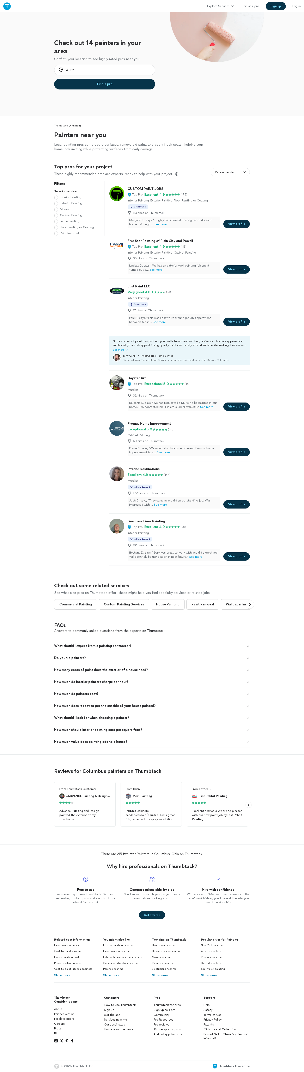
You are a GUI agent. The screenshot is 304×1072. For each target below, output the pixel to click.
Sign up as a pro (165, 1010)
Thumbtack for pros (167, 1005)
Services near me (115, 1019)
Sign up (109, 1010)
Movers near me (161, 957)
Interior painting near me (118, 945)
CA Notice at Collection (219, 1029)
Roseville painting (212, 957)
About (58, 1009)
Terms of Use (212, 1015)
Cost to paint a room (67, 951)
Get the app (112, 1015)
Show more (62, 975)
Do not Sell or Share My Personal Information (225, 1036)
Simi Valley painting (213, 968)
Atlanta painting (211, 951)
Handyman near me (163, 945)
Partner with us (64, 1014)
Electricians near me (164, 968)
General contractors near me (120, 963)
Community (161, 1015)
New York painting (212, 945)
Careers (59, 1024)
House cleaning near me (166, 951)
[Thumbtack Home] (7, 6)
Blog (57, 1033)
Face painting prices (66, 945)
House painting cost (66, 957)
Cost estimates (114, 1024)
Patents (208, 1024)
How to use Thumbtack (120, 1005)
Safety (207, 1010)
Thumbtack (61, 125)
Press (57, 1028)
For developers (64, 1019)
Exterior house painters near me (122, 957)
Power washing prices (67, 963)
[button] (135, 194)
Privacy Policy (212, 1019)
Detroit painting (211, 963)
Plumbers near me (163, 963)
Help (206, 1005)
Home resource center (119, 1029)
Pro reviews (161, 1024)
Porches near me (113, 968)
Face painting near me (116, 951)
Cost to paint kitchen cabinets (73, 968)
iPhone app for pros (167, 1029)
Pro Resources (163, 1019)
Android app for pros (168, 1034)
